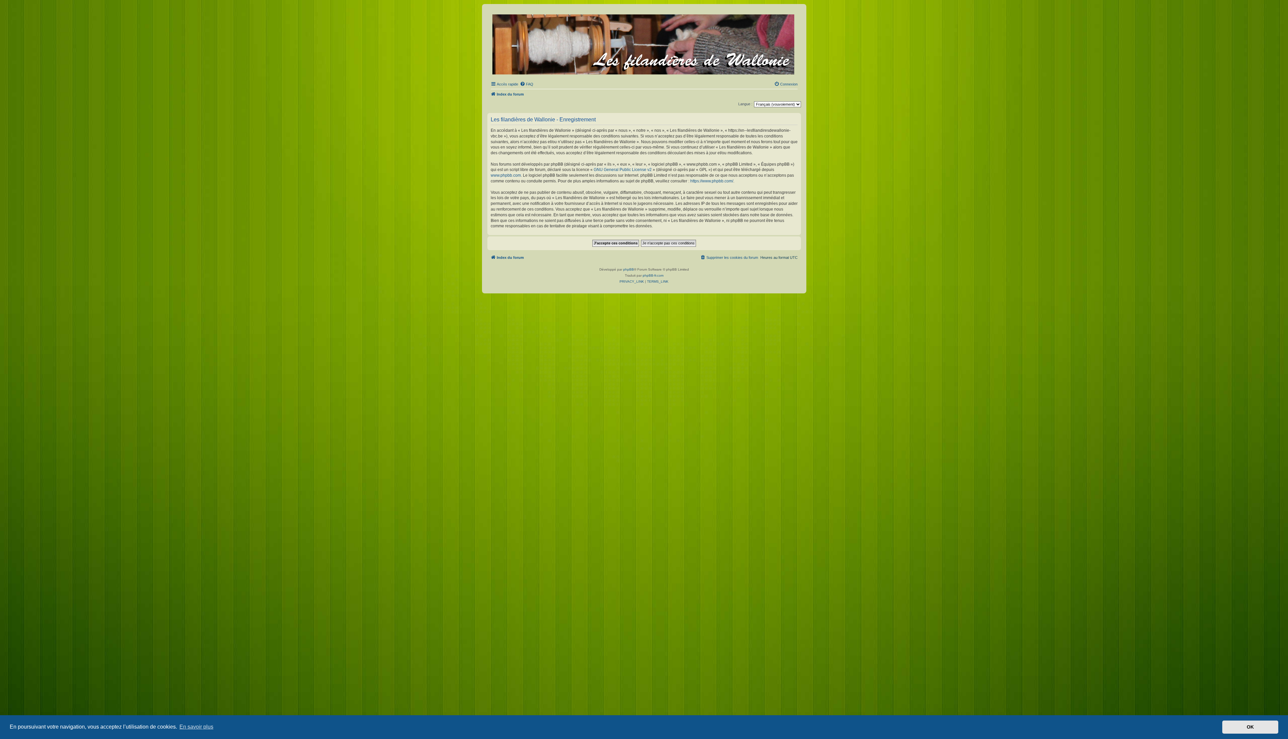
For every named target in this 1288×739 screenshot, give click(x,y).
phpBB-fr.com (653, 275)
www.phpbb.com (506, 175)
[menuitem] (526, 84)
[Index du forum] (644, 43)
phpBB (628, 269)
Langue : (745, 104)
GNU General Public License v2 (623, 169)
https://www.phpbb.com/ (711, 181)
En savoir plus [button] (196, 727)
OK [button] (1250, 727)
